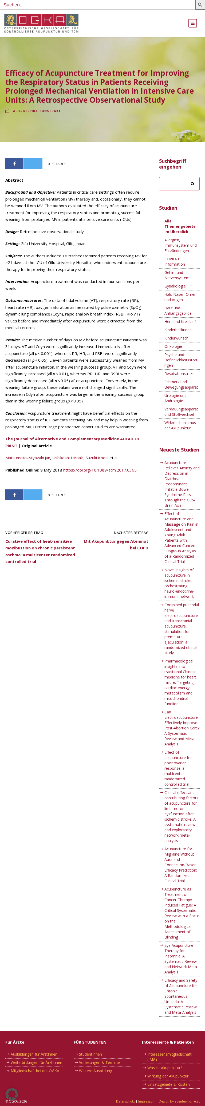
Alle (17, 111)
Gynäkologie (175, 286)
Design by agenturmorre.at (179, 1101)
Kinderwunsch (176, 338)
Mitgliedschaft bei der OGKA (35, 1070)
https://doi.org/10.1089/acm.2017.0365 (100, 470)
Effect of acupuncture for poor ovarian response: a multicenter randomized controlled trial (178, 768)
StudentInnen (90, 1054)
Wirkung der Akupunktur (167, 1076)
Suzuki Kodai (97, 457)
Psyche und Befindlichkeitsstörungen (181, 360)
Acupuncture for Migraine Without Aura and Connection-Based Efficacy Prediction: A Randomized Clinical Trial (180, 864)
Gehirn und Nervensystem (177, 275)
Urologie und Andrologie (175, 398)
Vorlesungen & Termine (99, 1062)
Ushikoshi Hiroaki (68, 457)
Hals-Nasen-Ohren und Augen (180, 297)
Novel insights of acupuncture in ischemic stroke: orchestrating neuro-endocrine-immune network (179, 583)
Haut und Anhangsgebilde (178, 310)
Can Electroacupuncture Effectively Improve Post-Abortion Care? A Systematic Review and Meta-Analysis (181, 727)
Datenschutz (125, 1101)
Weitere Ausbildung (95, 1070)
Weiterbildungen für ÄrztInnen (36, 1062)
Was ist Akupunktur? (164, 1067)
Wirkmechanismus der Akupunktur (180, 425)
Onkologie (173, 346)
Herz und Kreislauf (180, 321)
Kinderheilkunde (178, 329)
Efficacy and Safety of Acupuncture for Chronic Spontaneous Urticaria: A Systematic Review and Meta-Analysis (180, 996)
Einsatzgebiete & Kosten (168, 1084)
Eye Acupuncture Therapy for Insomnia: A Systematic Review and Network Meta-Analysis (181, 959)
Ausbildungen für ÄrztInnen (34, 1054)
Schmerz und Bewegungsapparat (181, 384)
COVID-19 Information (174, 261)
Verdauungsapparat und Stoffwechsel (181, 411)
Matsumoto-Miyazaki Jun (27, 457)
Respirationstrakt (42, 111)
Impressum (146, 1101)
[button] (11, 1094)
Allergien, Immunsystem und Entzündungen (180, 245)
